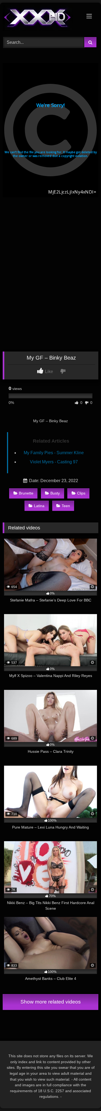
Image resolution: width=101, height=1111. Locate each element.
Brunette (26, 493)
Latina (39, 506)
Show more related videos (50, 1002)
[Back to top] (84, 1095)
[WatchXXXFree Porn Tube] (41, 19)
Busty (55, 493)
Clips (81, 493)
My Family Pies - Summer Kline (54, 452)
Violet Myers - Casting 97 (54, 462)
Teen (66, 506)
